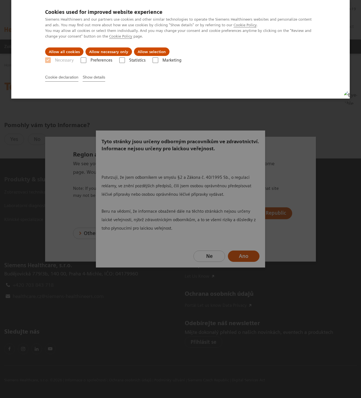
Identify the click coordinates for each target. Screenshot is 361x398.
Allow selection (152, 51)
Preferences (101, 60)
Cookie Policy (245, 25)
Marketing (171, 60)
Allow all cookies (64, 51)
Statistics (137, 60)
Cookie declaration (61, 77)
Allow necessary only (108, 51)
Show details (94, 77)
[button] (351, 98)
